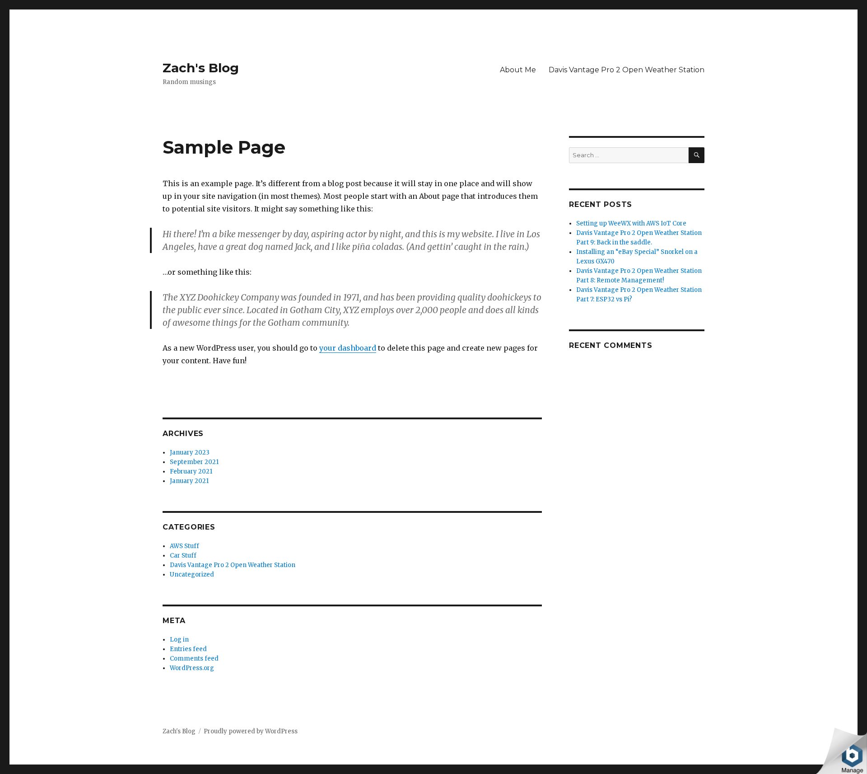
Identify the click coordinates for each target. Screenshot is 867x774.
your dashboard (347, 347)
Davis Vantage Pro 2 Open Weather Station (626, 70)
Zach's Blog (201, 67)
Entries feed (188, 649)
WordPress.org (192, 668)
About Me (518, 70)
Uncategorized (192, 574)
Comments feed (194, 658)
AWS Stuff (184, 546)
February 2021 (191, 471)
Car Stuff (183, 555)
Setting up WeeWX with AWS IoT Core (631, 223)
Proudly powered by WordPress (251, 731)
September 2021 (194, 462)
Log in (179, 639)
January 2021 (189, 481)
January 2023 (190, 452)
